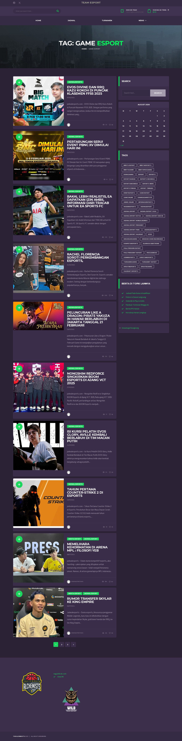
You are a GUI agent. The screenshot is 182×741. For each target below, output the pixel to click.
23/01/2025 (70, 500)
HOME (38, 20)
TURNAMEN (107, 20)
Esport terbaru (147, 188)
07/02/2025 (70, 98)
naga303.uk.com (60, 674)
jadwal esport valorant (133, 234)
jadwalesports (150, 229)
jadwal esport (129, 211)
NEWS (141, 20)
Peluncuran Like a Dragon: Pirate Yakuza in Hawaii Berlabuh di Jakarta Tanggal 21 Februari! (88, 319)
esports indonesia (147, 179)
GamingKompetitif (145, 197)
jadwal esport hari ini (154, 216)
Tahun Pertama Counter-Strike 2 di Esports (85, 492)
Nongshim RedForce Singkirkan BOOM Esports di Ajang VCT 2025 (86, 378)
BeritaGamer (129, 169)
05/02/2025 (70, 210)
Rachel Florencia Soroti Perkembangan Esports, (88, 257)
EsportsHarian (129, 179)
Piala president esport (133, 252)
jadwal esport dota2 (132, 216)
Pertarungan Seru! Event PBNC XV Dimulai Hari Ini (87, 145)
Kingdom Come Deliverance (152, 239)
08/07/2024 (71, 554)
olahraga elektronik (151, 243)
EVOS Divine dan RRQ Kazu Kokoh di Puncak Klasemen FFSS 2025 (87, 90)
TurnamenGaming (130, 262)
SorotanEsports (146, 257)
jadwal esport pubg (132, 229)
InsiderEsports (130, 206)
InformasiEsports (145, 202)
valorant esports (131, 271)
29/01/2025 (70, 329)
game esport (145, 193)
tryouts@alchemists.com (134, 12)
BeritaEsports (145, 165)
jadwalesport (146, 206)
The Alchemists (19, 736)
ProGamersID (152, 252)
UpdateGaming (146, 266)
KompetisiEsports (131, 243)
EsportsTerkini (130, 188)
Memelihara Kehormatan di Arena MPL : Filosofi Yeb (87, 547)
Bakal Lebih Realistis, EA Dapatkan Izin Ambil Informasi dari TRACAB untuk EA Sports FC (89, 201)
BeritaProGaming (145, 169)
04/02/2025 (71, 265)
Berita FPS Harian (132, 308)
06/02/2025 (70, 152)
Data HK (61, 676)
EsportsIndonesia (131, 183)
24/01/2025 (70, 445)
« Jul (121, 145)
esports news (148, 183)
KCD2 (150, 234)
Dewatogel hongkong (130, 328)
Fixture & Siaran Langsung (136, 297)
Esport (141, 174)
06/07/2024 (71, 606)
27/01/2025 (70, 387)
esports (152, 174)
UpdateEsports (130, 266)
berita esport (129, 165)
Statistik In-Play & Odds (135, 301)
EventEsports (129, 193)
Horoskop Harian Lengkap (136, 312)
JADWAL (71, 20)
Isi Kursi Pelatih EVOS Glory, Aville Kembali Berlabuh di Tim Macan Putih (88, 436)
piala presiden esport (132, 248)
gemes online (129, 202)
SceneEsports (129, 257)
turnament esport (149, 262)
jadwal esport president (134, 225)
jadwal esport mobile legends (135, 220)
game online (128, 197)
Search (158, 93)
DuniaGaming (129, 174)
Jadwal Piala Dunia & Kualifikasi (138, 293)
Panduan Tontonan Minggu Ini (137, 305)
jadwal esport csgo (148, 211)
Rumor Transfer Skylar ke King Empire (89, 600)
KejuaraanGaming (130, 239)
